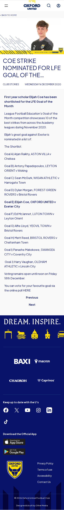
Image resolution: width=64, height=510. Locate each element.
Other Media (42, 505)
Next (32, 304)
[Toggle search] (48, 5)
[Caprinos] (46, 381)
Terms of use (44, 469)
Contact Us (44, 481)
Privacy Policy (45, 463)
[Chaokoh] (18, 381)
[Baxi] (22, 361)
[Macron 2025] (42, 361)
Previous (32, 297)
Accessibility (44, 475)
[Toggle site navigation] (6, 5)
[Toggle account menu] (58, 6)
